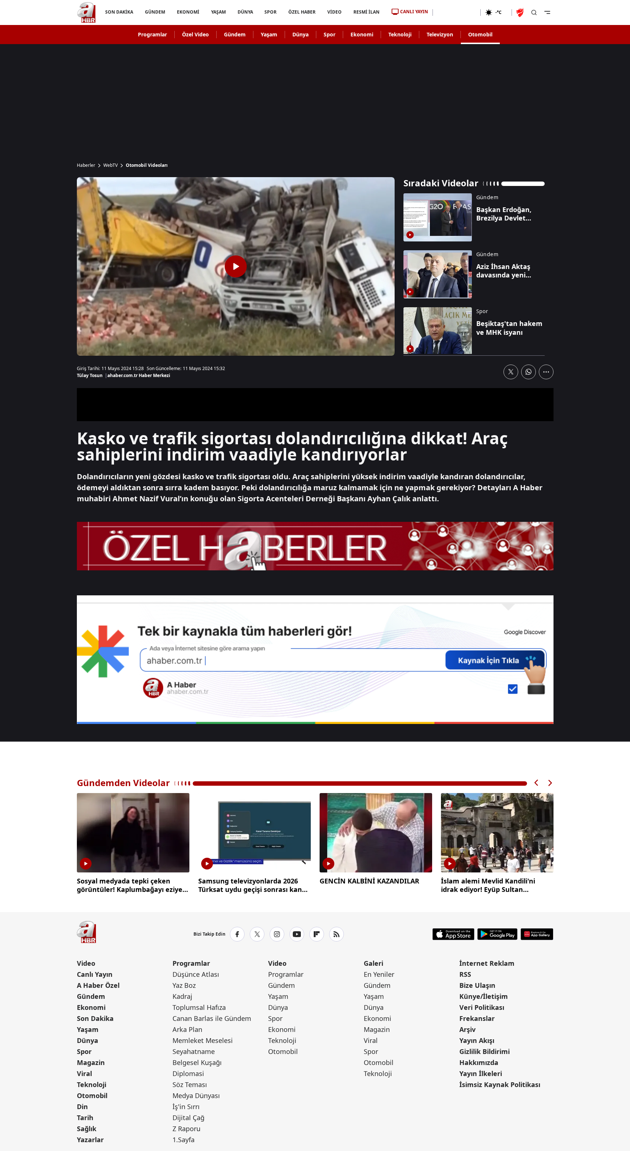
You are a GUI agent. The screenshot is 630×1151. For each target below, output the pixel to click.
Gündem (235, 34)
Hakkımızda (478, 1062)
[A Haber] (86, 12)
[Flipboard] (316, 934)
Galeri (373, 963)
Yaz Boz (184, 985)
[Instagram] (277, 934)
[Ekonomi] (456, 12)
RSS (465, 974)
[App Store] (453, 934)
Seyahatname (193, 1051)
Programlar (152, 34)
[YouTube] (296, 934)
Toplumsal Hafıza (199, 1007)
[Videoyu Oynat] (236, 266)
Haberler (86, 165)
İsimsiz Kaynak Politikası (499, 1084)
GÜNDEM (155, 12)
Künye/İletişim (483, 996)
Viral (84, 1073)
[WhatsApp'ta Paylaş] (528, 372)
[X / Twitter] (257, 934)
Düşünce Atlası (195, 974)
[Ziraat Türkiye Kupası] (520, 12)
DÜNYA (245, 12)
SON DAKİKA (119, 12)
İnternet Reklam (487, 963)
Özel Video (195, 34)
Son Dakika (95, 1018)
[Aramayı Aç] (534, 12)
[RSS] (336, 934)
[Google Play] (497, 934)
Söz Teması (189, 1084)
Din (82, 1106)
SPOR (270, 12)
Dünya (300, 34)
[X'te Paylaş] (510, 372)
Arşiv (467, 1029)
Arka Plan (187, 1029)
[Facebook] (237, 934)
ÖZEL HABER (302, 12)
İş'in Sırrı (186, 1106)
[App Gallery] (536, 934)
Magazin (91, 1062)
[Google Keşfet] (315, 659)
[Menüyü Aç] (547, 12)
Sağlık (86, 1128)
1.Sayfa (183, 1139)
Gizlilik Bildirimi (484, 1051)
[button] (536, 783)
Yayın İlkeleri (480, 1073)
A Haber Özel (98, 985)
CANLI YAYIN (414, 11)
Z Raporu (186, 1128)
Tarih (85, 1117)
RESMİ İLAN (366, 12)
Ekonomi (361, 34)
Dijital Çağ (188, 1117)
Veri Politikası (481, 1007)
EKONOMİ (188, 12)
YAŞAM (218, 12)
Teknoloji (400, 34)
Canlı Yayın (95, 974)
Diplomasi (188, 1073)
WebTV (110, 165)
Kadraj (182, 996)
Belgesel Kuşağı (197, 1062)
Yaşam (269, 34)
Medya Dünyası (196, 1095)
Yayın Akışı (476, 1040)
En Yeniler (379, 974)
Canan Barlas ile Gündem (211, 1018)
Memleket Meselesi (202, 1040)
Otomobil (480, 34)
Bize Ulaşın (477, 985)
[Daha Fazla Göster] (546, 372)
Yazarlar (90, 1139)
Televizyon (440, 34)
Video (86, 963)
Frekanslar (477, 1018)
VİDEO (334, 12)
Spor (329, 34)
